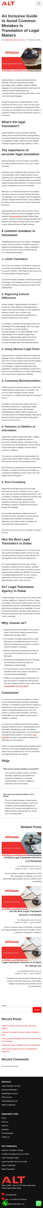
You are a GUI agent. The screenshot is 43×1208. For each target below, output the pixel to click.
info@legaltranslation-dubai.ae (14, 40)
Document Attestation (9, 1090)
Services (5, 1122)
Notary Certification (8, 1105)
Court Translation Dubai (10, 1158)
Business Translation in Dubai (12, 1150)
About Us (5, 1126)
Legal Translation (35, 869)
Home (4, 1118)
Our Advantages (7, 1133)
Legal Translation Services (11, 1086)
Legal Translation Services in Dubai (14, 1161)
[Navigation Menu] (38, 3)
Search (4, 1006)
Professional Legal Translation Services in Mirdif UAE (21, 1045)
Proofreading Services (10, 1101)
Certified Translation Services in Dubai (15, 1154)
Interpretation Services (10, 1093)
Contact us (5, 1137)
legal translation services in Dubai (16, 686)
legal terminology (16, 216)
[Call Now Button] (5, 1203)
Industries (5, 1129)
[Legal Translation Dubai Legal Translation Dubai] (8, 3)
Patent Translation (8, 1169)
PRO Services (7, 1097)
